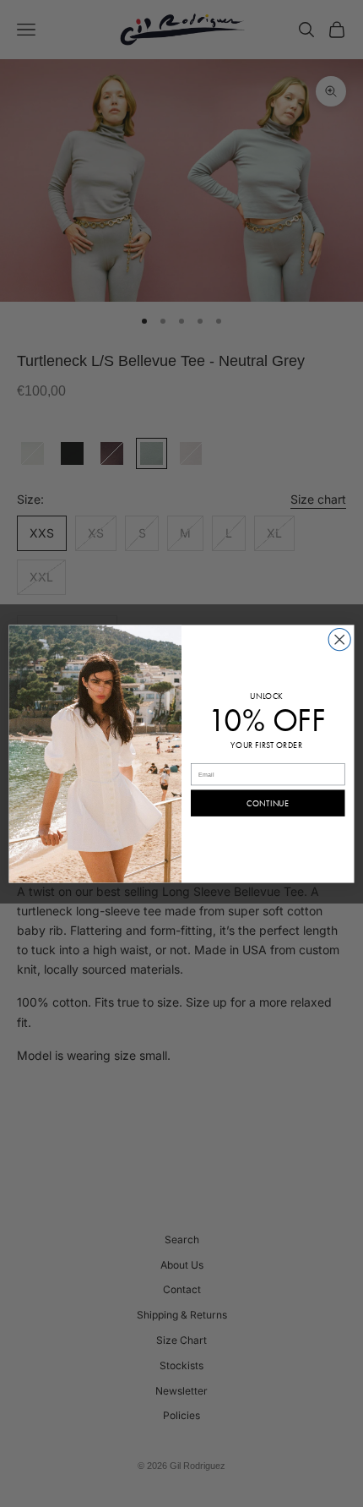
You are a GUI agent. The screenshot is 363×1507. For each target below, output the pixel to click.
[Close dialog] (339, 639)
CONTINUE (268, 803)
